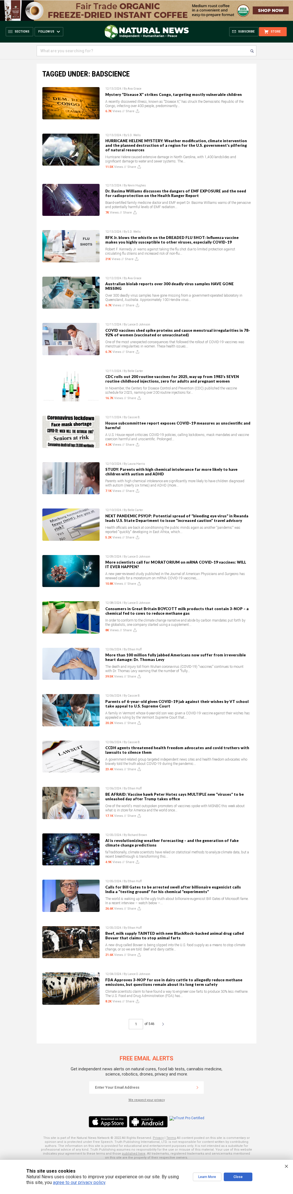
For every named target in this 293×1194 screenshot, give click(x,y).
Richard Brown (137, 835)
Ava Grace (134, 88)
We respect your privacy (146, 1100)
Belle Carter (135, 371)
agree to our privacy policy (79, 1182)
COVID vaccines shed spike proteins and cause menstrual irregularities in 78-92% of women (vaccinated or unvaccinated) (177, 332)
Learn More (207, 1177)
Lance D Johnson (139, 324)
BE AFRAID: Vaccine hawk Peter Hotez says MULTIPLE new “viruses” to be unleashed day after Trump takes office (174, 796)
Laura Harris (136, 463)
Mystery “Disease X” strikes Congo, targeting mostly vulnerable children (173, 94)
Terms (171, 1138)
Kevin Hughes (137, 185)
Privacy (158, 1138)
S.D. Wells (134, 135)
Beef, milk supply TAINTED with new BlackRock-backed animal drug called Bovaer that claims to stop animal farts (174, 935)
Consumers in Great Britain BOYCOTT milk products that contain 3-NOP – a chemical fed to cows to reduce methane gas (177, 611)
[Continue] (197, 1087)
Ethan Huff (135, 649)
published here (133, 1153)
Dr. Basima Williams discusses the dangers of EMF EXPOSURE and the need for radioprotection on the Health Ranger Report (175, 193)
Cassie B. (134, 417)
